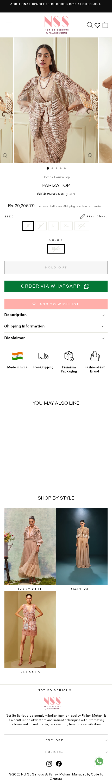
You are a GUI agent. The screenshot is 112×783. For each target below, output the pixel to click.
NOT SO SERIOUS (55, 690)
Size (56, 216)
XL (66, 226)
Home (47, 177)
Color (55, 240)
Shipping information (24, 326)
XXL (81, 226)
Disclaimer (14, 338)
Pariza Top (62, 177)
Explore (55, 740)
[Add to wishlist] (37, 420)
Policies (54, 752)
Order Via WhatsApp (50, 286)
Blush (56, 248)
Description (15, 315)
